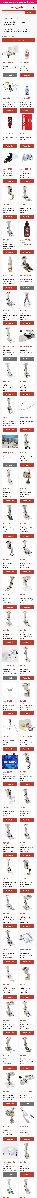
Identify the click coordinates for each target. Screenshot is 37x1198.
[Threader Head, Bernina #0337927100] (27, 167)
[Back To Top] (34, 1195)
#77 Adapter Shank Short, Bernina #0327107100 (26, 707)
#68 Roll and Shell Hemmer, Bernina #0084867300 (9, 991)
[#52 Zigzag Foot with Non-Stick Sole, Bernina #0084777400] (10, 379)
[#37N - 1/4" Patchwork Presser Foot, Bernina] (10, 344)
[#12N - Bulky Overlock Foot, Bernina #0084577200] (27, 1160)
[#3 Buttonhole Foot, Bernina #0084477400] (27, 1018)
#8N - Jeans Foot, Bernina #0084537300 (8, 955)
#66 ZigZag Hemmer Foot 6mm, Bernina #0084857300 (9, 920)
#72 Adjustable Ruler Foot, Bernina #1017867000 (10, 1133)
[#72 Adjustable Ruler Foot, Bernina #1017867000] (10, 1124)
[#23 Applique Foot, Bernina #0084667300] (27, 308)
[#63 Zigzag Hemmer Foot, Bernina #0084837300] (27, 840)
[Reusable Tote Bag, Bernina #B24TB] (10, 770)
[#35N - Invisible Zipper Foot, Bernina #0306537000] (10, 238)
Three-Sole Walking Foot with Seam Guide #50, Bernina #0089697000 (9, 105)
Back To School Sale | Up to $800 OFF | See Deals (18, 2)
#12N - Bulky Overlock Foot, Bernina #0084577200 (24, 1169)
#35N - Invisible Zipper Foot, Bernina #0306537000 (9, 246)
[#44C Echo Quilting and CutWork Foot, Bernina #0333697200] (27, 592)
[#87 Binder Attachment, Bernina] (27, 1089)
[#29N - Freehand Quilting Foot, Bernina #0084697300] (10, 805)
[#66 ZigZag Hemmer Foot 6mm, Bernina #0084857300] (10, 911)
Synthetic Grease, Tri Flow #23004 (10, 139)
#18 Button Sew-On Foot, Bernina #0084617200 (26, 459)
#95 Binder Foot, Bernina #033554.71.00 (8, 849)
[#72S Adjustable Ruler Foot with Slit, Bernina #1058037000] (27, 486)
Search (31, 12)
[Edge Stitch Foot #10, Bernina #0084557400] (10, 308)
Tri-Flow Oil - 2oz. (26, 244)
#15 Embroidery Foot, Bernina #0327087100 (10, 565)
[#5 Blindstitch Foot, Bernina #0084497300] (27, 557)
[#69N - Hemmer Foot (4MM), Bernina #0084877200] (10, 876)
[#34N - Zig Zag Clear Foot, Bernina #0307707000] (27, 521)
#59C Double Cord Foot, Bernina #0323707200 (9, 1026)
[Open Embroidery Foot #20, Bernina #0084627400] (27, 379)
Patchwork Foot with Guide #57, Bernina (26, 280)
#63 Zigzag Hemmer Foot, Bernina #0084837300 (26, 849)
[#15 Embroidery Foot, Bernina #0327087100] (10, 557)
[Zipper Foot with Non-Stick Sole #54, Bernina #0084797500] (27, 1053)
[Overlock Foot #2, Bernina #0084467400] (10, 592)
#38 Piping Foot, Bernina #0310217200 (8, 494)
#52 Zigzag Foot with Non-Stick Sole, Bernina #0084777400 (9, 389)
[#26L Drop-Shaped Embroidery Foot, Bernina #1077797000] (27, 876)
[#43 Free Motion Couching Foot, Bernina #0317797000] (10, 734)
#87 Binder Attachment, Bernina (26, 1096)
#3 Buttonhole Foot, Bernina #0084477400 (26, 1026)
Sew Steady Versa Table (9, 458)
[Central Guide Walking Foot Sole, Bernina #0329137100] (27, 947)
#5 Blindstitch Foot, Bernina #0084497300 (26, 565)
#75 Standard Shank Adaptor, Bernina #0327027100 (26, 991)
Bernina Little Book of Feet (26, 139)
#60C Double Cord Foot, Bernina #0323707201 (26, 920)
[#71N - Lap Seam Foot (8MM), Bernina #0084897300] (10, 415)
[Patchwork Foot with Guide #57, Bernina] (27, 273)
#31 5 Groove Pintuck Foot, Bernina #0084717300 (24, 815)
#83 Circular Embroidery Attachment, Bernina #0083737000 (26, 1134)
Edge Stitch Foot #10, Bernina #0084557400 (10, 317)
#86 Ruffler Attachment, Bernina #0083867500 (26, 743)
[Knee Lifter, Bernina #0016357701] (27, 415)
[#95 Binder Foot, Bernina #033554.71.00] (10, 840)
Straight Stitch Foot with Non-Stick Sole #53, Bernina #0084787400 (9, 531)
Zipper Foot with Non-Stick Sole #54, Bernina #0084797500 (26, 1063)
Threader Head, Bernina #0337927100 (25, 175)
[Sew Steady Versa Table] (10, 450)
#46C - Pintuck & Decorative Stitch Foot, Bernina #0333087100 (8, 1098)
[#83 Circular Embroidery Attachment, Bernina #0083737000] (27, 1124)
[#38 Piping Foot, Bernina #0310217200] (10, 486)
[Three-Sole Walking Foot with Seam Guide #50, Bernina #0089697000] (10, 96)
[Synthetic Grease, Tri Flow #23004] (10, 131)
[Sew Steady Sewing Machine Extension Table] (10, 60)
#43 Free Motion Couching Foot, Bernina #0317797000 (8, 744)
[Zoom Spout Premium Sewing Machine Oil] (27, 60)
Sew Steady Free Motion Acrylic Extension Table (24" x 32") (9, 1169)
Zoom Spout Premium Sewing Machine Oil (25, 69)
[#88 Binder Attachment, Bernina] (27, 344)
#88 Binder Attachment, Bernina (26, 351)
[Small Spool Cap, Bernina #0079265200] (10, 699)
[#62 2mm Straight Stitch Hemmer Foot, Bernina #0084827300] (27, 628)
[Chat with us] (29, 8)
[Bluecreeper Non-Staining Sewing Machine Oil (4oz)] (27, 96)
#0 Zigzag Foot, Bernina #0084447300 (8, 636)
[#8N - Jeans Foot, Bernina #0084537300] (10, 947)
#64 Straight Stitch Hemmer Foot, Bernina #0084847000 (26, 212)
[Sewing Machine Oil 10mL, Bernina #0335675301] (10, 273)
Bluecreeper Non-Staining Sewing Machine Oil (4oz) (26, 104)
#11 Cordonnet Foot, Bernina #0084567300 (9, 1062)
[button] (2, 8)
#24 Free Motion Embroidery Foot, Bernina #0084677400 (8, 212)
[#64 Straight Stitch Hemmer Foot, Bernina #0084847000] (27, 202)
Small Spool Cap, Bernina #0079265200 (8, 707)
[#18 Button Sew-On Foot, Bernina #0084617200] (27, 450)
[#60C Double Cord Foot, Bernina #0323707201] (27, 911)
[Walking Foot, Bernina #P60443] (10, 167)
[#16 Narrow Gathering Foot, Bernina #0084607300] (27, 663)
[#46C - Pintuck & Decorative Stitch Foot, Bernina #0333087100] (10, 1089)
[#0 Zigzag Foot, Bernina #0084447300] (10, 628)
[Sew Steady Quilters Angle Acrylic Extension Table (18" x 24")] (10, 663)
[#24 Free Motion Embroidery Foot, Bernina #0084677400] (10, 202)
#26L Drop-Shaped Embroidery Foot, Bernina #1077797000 (26, 885)
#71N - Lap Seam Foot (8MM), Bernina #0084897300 (9, 423)
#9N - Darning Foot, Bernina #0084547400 (26, 778)
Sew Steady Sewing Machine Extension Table (9, 69)
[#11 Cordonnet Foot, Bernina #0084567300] (10, 1053)
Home (5, 18)
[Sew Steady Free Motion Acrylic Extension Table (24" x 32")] (10, 1160)
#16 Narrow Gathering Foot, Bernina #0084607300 (25, 673)
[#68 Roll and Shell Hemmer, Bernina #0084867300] (10, 982)
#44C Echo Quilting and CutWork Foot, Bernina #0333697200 (26, 602)
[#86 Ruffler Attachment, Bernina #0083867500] (27, 734)
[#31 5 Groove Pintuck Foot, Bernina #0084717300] (27, 805)
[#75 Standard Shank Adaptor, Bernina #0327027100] (27, 982)
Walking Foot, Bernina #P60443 (9, 174)
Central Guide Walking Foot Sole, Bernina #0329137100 (26, 956)
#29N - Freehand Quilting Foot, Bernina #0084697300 (8, 815)
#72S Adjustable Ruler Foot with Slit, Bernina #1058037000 (26, 495)
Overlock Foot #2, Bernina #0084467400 (8, 601)
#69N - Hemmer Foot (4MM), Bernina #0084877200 (10, 884)
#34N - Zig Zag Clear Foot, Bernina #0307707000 (27, 530)
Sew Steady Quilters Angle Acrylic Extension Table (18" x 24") (9, 673)
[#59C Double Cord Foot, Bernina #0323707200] (10, 1018)
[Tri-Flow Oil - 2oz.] (27, 238)
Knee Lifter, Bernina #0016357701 (26, 422)
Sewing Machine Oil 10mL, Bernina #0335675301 (9, 281)
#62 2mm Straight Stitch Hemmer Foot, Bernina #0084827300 (26, 637)
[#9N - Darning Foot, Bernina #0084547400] (27, 770)
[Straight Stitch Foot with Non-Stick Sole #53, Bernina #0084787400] (10, 521)
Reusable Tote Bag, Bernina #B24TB (9, 777)
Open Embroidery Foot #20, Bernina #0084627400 (26, 388)
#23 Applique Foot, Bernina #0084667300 (26, 317)
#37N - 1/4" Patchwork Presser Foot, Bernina (9, 352)
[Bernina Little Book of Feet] (27, 131)
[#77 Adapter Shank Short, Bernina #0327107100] (27, 699)
